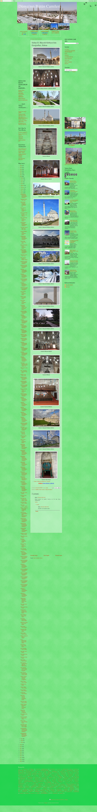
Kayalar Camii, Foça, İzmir (23, 375)
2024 (21, 169)
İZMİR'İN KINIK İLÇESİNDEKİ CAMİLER (24, 335)
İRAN (38, 793)
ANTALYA (40, 786)
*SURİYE (20, 781)
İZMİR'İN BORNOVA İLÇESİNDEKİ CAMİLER (24, 399)
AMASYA (27, 786)
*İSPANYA (72, 783)
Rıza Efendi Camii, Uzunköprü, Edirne (23, 302)
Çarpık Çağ (20, 136)
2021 (21, 174)
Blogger (45, 802)
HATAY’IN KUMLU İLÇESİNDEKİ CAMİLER (24, 561)
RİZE (48, 790)
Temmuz (22, 187)
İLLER (66, 53)
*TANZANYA (60, 781)
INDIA (21, 789)
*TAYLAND (67, 781)
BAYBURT (27, 787)
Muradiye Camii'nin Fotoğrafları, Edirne (23, 541)
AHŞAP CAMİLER (68, 62)
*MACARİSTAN (76, 776)
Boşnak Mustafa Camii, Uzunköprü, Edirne (24, 390)
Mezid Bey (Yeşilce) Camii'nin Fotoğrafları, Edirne (23, 697)
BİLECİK (51, 787)
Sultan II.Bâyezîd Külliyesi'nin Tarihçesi (42, 481)
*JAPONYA (40, 775)
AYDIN (59, 786)
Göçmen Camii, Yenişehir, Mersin (24, 436)
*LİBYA (70, 776)
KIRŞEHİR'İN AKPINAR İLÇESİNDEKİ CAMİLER (24, 238)
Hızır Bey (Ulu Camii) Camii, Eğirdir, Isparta (24, 499)
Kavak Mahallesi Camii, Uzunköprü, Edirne (24, 233)
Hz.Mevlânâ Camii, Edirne (24, 693)
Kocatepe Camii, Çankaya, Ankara (73, 231)
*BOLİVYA (37, 770)
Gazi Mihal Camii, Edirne (24, 655)
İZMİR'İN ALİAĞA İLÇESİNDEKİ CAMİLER (24, 424)
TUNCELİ (44, 791)
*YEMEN (70, 782)
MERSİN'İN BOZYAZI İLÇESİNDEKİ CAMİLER (24, 478)
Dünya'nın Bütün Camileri (39, 6)
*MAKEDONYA (30, 777)
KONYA (72, 789)
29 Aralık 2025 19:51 (41, 497)
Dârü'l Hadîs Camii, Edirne (24, 660)
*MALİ (60, 777)
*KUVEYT (45, 776)
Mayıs (22, 190)
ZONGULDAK (69, 791)
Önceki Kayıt (58, 555)
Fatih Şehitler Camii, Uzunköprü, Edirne (23, 293)
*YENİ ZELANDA (75, 782)
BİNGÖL (57, 787)
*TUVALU (29, 782)
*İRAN (57, 783)
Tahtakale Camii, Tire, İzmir (24, 200)
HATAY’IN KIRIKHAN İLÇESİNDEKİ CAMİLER (24, 566)
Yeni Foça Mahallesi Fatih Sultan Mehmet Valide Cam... (24, 364)
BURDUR (38, 787)
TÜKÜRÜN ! (20, 138)
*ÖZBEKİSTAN (40, 783)
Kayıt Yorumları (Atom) (38, 558)
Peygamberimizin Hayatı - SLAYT (21, 152)
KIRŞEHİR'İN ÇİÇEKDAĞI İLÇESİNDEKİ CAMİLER (24, 196)
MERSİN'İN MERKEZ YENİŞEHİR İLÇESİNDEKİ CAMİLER (24, 458)
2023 (21, 171)
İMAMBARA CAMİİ (33, 793)
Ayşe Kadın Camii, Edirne (24, 627)
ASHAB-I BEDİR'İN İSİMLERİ (22, 155)
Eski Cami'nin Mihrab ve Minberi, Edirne (24, 258)
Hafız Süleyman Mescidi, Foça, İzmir (24, 371)
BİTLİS (62, 787)
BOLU (32, 787)
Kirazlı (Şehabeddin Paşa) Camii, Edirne (24, 641)
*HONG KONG (22, 775)
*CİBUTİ (48, 771)
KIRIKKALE (52, 789)
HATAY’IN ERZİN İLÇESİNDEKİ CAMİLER (24, 574)
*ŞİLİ (30, 785)
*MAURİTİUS (67, 777)
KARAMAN (37, 789)
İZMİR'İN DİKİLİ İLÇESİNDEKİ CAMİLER (24, 378)
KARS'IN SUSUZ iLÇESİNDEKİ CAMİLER (24, 262)
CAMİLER (34, 34)
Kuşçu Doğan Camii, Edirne (24, 690)
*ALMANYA (31, 769)
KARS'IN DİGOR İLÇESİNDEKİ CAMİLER (24, 280)
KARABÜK (31, 789)
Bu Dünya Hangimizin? (22, 132)
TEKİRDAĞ (24, 791)
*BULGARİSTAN (70, 770)
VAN (53, 791)
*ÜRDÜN (46, 783)
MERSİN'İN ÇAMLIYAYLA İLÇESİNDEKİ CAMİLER (24, 474)
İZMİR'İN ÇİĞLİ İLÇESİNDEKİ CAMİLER (24, 382)
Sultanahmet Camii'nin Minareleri (73, 191)
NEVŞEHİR (25, 790)
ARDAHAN (47, 786)
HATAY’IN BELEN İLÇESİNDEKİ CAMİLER (24, 581)
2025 (21, 167)
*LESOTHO (54, 776)
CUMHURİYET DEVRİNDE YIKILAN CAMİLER (70, 51)
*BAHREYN (75, 769)
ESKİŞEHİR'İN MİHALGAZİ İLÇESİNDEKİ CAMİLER (24, 735)
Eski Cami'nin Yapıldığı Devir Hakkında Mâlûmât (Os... (24, 664)
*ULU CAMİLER (47, 782)
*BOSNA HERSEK (44, 770)
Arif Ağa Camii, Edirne (23, 685)
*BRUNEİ (63, 770)
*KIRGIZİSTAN (20, 776)
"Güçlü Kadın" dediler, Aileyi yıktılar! (22, 121)
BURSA (45, 787)
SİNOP (71, 790)
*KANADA (52, 775)
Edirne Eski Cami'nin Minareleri (23, 432)
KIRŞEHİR (65, 789)
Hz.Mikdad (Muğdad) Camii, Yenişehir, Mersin (74, 201)
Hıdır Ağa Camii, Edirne (24, 652)
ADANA (55, 785)
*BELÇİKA (27, 770)
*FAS (45, 772)
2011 (21, 759)
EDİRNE (37, 489)
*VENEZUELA (61, 782)
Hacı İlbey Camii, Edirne (24, 493)
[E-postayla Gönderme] (52, 487)
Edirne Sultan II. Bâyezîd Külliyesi (45, 489)
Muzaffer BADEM (69, 284)
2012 (21, 757)
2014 (21, 753)
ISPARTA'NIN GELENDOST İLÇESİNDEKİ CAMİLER (24, 520)
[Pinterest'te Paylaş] (60, 488)
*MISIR (77, 777)
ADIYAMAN (62, 785)
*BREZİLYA (58, 770)
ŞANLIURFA (55, 793)
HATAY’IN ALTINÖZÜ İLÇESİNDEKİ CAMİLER (24, 595)
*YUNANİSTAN (21, 783)
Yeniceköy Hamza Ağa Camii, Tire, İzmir (24, 228)
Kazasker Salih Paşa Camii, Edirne (23, 630)
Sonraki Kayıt (33, 555)
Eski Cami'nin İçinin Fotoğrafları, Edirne (23, 209)
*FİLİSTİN (62, 772)
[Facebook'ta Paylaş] (58, 488)
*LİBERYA (65, 776)
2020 (21, 176)
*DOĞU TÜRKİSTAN (74, 771)
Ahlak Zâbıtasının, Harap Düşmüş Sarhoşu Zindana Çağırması (23, 118)
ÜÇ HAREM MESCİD (69, 56)
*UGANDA (41, 782)
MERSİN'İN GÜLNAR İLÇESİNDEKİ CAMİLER (24, 464)
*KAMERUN (46, 775)
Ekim (22, 181)
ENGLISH (66, 63)
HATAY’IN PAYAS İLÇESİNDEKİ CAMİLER (24, 557)
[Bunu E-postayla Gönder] (55, 488)
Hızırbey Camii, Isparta (24, 496)
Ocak (22, 742)
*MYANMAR (44, 778)
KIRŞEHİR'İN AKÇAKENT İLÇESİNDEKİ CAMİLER (24, 251)
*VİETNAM (66, 782)
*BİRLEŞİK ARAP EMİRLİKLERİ (27, 771)
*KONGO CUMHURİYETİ (33, 776)
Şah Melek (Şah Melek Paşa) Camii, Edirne (24, 725)
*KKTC (26, 776)
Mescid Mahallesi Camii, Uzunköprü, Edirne (24, 247)
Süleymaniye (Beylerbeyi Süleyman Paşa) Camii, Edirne (24, 600)
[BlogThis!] (56, 488)
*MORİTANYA (22, 778)
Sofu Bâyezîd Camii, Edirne (24, 549)
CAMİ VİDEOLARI (68, 58)
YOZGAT (63, 791)
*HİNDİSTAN (28, 775)
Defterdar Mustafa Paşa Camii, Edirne (24, 623)
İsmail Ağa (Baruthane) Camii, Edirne (24, 619)
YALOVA (57, 791)
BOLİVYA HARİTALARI (22, 100)
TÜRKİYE (71, 129)
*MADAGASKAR (23, 777)
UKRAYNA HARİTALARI (20, 96)
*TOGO (71, 781)
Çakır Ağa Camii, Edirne (24, 605)
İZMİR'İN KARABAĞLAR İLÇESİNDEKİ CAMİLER (24, 349)
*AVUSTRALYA (52, 769)
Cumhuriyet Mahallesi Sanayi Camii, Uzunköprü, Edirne (24, 307)
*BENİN (32, 770)
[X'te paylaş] (57, 488)
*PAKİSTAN (65, 778)
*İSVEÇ (77, 783)
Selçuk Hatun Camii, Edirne (24, 688)
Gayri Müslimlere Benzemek (21, 159)
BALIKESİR (70, 786)
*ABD (19, 769)
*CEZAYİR (44, 771)
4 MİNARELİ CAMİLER (36, 785)
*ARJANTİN (38, 769)
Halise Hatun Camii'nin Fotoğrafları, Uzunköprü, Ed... (23, 204)
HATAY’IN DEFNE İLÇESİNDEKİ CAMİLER (24, 577)
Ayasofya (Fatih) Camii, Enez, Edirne (24, 717)
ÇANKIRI (21, 793)
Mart (22, 738)
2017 (21, 748)
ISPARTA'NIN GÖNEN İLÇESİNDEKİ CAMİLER (24, 530)
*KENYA (75, 775)
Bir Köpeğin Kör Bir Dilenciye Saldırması (22, 124)
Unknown (67, 286)
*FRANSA (50, 772)
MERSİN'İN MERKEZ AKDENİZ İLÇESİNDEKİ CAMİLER (24, 488)
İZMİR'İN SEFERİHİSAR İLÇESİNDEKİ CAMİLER (24, 321)
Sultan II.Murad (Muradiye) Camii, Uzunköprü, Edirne (23, 706)
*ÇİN (35, 783)
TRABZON (37, 791)
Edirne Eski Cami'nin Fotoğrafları (23, 711)
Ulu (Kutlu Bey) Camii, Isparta (24, 503)
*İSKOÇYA (67, 783)
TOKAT (30, 791)
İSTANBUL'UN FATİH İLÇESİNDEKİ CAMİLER (74, 241)
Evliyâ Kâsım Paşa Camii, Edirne (23, 645)
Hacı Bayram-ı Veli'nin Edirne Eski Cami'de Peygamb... (24, 669)
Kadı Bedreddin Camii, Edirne (24, 649)
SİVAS (75, 790)
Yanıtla (36, 502)
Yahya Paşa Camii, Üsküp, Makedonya (73, 221)
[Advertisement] (46, 543)
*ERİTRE (34, 772)
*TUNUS (24, 782)
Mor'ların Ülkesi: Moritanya (21, 91)
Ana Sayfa (46, 555)
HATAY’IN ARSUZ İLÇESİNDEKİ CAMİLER (24, 585)
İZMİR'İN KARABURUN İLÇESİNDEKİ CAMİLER (24, 344)
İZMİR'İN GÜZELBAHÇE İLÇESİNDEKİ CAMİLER (24, 354)
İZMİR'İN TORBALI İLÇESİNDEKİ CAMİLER (24, 317)
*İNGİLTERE (52, 783)
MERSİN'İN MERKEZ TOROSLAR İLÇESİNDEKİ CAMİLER (24, 452)
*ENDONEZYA (21, 772)
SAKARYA (53, 790)
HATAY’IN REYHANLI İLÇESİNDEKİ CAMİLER (24, 553)
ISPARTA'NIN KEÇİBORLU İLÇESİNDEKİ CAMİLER (24, 525)
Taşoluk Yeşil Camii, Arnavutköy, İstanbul (74, 261)
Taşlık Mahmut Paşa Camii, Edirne (23, 615)
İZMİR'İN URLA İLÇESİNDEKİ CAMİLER (24, 312)
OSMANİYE (42, 790)
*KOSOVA (40, 776)
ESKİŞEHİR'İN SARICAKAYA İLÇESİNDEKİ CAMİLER (24, 730)
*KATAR (64, 775)
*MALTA (56, 777)
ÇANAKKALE (76, 791)
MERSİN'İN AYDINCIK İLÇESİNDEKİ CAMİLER (24, 483)
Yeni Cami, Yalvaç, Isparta (24, 505)
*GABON (68, 772)
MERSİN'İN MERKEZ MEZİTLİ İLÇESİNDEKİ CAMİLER (24, 446)
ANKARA (33, 786)
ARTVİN (53, 786)
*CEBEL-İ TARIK (38, 771)
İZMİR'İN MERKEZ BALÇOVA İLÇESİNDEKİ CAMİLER (24, 419)
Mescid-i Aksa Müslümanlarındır (73, 211)
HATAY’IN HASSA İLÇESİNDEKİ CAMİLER (24, 570)
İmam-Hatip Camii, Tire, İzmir (23, 242)
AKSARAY (20, 786)
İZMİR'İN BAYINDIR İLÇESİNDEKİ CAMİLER (24, 414)
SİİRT (19, 791)
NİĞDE (31, 790)
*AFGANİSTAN (25, 769)
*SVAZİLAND (48, 781)
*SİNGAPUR (54, 781)
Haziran (22, 189)
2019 (21, 744)
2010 (21, 761)
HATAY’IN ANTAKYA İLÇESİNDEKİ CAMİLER (24, 590)
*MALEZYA (51, 777)
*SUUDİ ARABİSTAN (40, 781)
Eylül (22, 183)
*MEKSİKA (73, 777)
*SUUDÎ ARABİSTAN (28, 781)
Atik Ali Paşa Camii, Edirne (24, 682)
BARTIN (77, 786)
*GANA (72, 772)
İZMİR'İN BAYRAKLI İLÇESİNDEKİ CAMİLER (24, 409)
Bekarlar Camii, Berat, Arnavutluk (73, 181)
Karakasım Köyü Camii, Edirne (24, 534)
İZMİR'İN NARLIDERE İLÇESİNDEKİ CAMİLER (24, 326)
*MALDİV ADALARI (43, 777)
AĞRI (65, 786)
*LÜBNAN (59, 776)
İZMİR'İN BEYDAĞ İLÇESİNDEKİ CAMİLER (24, 404)
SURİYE (66, 790)
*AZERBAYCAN (65, 769)
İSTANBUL (44, 793)
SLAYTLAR (67, 60)
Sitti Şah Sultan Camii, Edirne (24, 702)
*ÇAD (31, 783)
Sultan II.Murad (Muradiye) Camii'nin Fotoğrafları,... (24, 678)
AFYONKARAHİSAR (71, 785)
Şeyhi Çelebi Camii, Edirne (24, 634)
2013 (21, 755)
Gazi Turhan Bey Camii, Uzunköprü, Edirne (24, 219)
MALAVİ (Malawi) (21, 98)
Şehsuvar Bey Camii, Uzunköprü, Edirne (23, 545)
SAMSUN (59, 790)
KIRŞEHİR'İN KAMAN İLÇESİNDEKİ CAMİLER (24, 224)
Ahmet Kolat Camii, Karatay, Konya (24, 721)
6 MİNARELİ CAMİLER (48, 785)
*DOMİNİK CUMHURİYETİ (64, 771)
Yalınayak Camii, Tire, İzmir (24, 255)
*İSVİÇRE (21, 785)
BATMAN (21, 787)
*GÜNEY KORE (46, 774)
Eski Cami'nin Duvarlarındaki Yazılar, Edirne (24, 673)
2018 (21, 746)
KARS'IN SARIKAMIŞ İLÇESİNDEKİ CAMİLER (24, 271)
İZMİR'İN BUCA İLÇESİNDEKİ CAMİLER (24, 394)
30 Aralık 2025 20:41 (45, 506)
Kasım (22, 180)
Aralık (22, 178)
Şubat (22, 740)
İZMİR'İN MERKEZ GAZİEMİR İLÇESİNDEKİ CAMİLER (24, 359)
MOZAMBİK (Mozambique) (21, 94)
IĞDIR (25, 789)
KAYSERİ (45, 789)
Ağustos (22, 185)
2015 (21, 752)
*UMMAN (55, 782)
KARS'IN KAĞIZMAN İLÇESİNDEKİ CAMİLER (24, 276)
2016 (21, 750)
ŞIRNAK (61, 793)
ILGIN (78, 787)
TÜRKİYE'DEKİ (34, 31)
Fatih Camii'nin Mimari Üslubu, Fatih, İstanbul (74, 251)
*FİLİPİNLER (56, 772)
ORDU (36, 790)
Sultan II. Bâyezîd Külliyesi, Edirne (24, 636)
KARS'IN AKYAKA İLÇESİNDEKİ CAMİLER (24, 288)
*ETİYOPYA (41, 772)
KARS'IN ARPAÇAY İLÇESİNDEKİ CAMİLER (24, 284)
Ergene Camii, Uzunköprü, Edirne (23, 297)
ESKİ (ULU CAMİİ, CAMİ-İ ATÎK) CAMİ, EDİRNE (24, 429)
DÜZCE (66, 787)
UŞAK (49, 791)
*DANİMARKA (54, 771)
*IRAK (35, 775)
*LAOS (50, 776)
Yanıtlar (37, 504)
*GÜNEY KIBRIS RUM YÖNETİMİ (34, 774)
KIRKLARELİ (58, 789)
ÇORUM (27, 793)
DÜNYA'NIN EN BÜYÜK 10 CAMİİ (71, 164)
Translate (74, 71)
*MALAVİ (36, 777)
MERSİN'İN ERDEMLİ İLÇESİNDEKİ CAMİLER (24, 469)
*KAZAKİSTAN (70, 775)
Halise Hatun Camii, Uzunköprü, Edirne (23, 441)
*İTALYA (26, 785)
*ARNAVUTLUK (45, 769)
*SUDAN (70, 780)
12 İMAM (20, 156)
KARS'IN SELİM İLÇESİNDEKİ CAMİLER (24, 266)
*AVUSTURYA (59, 769)
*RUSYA (41, 780)
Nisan (22, 192)
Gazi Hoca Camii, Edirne (24, 658)
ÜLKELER (67, 55)
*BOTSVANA (53, 770)
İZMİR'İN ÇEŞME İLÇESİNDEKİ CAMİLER (24, 386)
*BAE (71, 769)
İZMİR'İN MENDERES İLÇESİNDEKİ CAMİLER (24, 331)
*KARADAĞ (58, 775)
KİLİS (19, 790)
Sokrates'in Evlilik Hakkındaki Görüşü (22, 115)
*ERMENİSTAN (28, 772)
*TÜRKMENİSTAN (35, 782)
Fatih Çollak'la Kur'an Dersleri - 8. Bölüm (22, 149)
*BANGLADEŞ (21, 770)
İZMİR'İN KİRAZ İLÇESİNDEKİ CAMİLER (24, 339)
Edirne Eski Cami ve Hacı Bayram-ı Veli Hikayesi (24, 214)
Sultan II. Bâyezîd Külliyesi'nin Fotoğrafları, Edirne (24, 509)
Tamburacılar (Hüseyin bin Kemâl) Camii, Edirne (24, 611)
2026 (21, 165)
